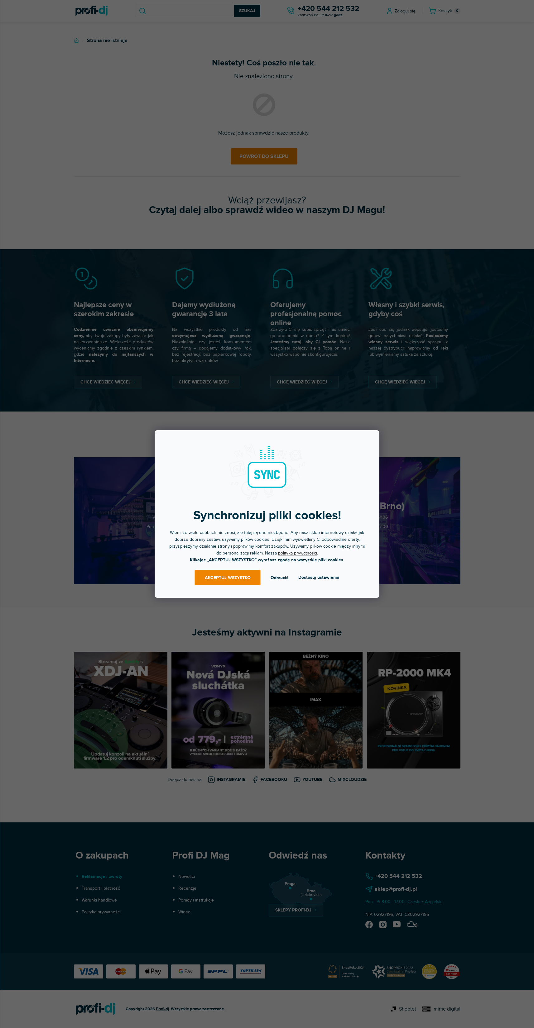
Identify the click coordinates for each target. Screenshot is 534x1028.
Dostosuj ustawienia (318, 577)
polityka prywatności (297, 553)
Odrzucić (279, 577)
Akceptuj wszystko (228, 577)
